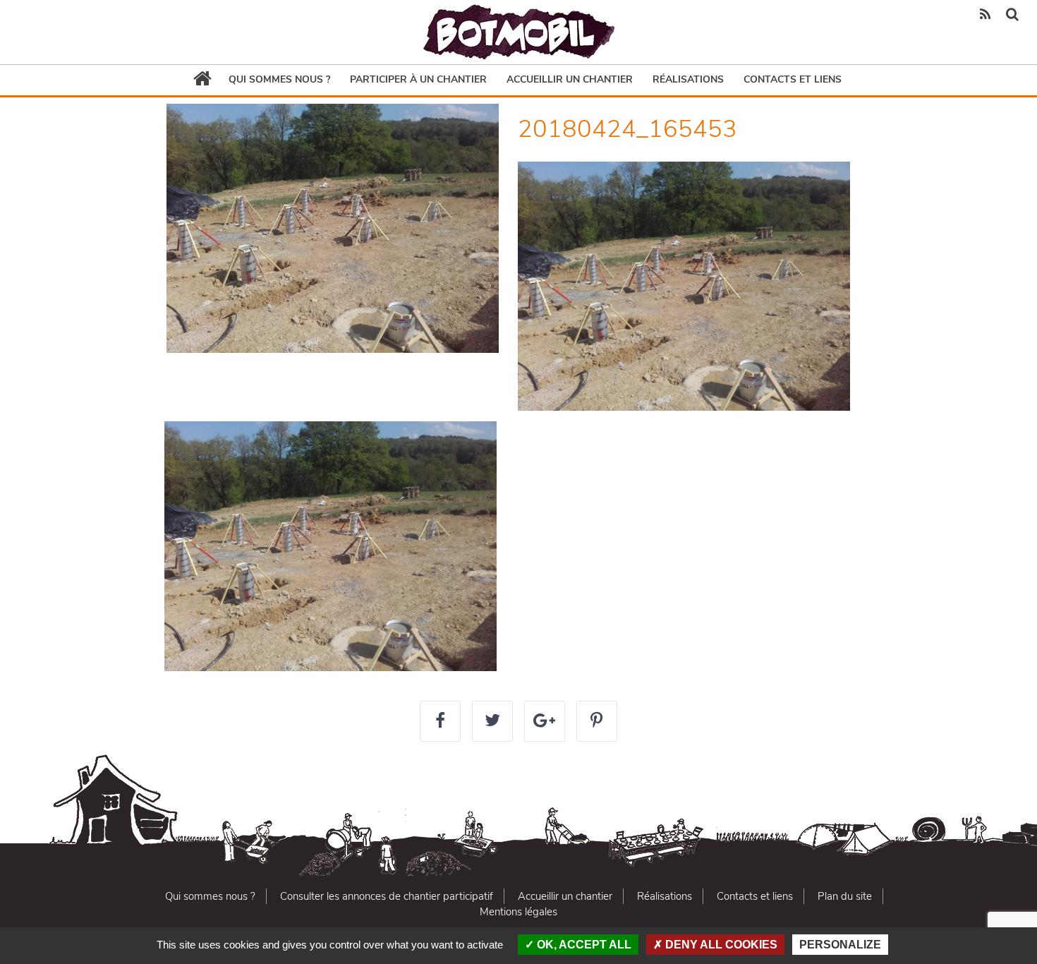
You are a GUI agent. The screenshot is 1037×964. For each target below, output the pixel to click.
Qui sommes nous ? (279, 79)
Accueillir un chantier (570, 79)
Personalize (840, 945)
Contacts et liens (793, 79)
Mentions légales (518, 912)
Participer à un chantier (418, 79)
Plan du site (845, 896)
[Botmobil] (518, 32)
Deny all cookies (719, 945)
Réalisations (688, 79)
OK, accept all (582, 945)
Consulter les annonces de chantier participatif (386, 896)
